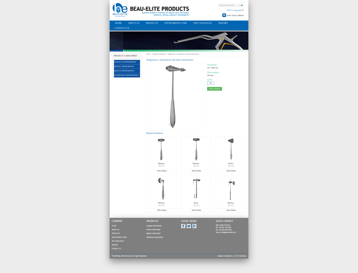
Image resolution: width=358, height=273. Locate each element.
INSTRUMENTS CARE (175, 23)
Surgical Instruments (125, 62)
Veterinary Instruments (126, 75)
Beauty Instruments (124, 71)
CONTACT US (122, 28)
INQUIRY (223, 23)
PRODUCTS (152, 23)
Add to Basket (161, 171)
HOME (118, 23)
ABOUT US (134, 23)
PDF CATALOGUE (203, 23)
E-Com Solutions (240, 256)
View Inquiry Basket (235, 15)
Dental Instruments (124, 66)
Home (148, 54)
